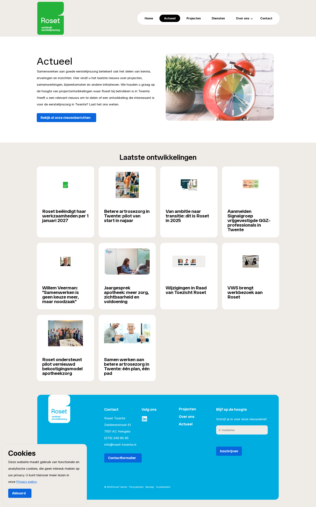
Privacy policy (26, 482)
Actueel (170, 18)
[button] (220, 87)
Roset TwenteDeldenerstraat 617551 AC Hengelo (117, 424)
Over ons (242, 18)
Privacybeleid (136, 487)
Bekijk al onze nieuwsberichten (66, 118)
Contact (266, 18)
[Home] (59, 414)
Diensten (218, 18)
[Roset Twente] (50, 18)
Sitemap (149, 487)
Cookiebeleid (163, 487)
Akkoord (19, 493)
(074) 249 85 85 (116, 438)
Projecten (194, 18)
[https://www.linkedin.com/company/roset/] (144, 419)
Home (149, 18)
